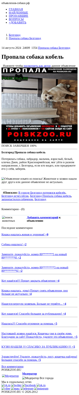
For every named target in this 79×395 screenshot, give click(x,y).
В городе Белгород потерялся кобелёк (42, 192)
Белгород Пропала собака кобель (50, 196)
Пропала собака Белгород (54, 47)
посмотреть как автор (37, 65)
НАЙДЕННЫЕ (18, 12)
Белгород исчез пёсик (15, 196)
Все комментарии (12, 366)
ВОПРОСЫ (16, 19)
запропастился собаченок (17, 199)
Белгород (40, 199)
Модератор (29, 373)
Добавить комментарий (42, 217)
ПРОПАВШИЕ (18, 15)
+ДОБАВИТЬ (17, 22)
